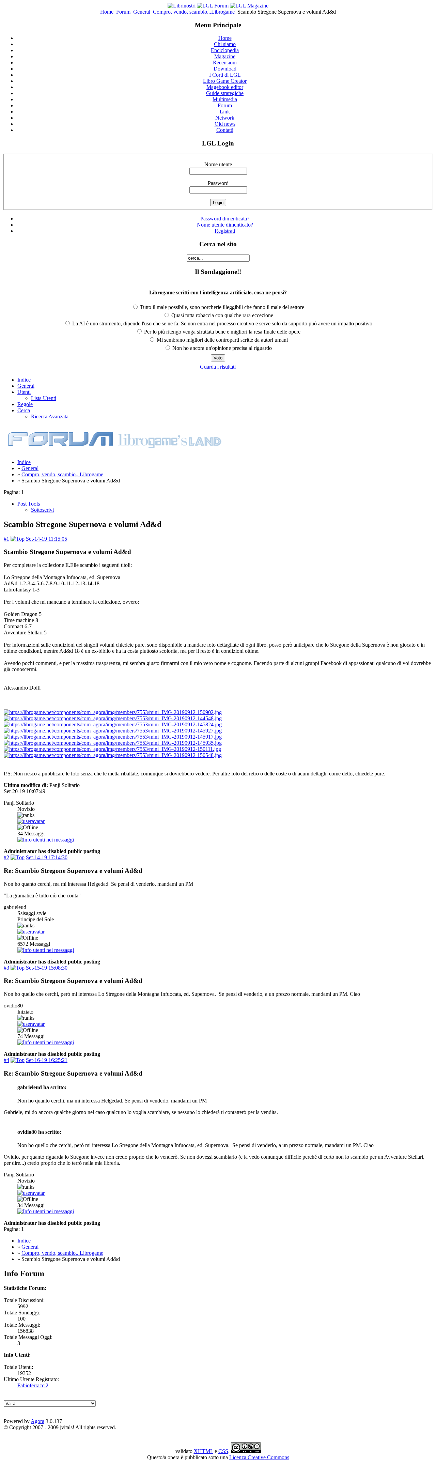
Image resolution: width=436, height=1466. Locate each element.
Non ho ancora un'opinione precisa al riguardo (221, 348)
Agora (37, 1421)
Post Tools (28, 504)
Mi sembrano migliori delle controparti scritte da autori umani (221, 340)
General (141, 12)
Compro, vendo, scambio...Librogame (194, 12)
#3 (6, 968)
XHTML (203, 1451)
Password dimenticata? (224, 218)
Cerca (23, 410)
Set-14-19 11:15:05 (46, 539)
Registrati (225, 231)
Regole (25, 404)
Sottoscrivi (42, 510)
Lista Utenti (43, 398)
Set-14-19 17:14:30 (46, 857)
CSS (223, 1451)
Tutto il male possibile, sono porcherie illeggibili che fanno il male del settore (221, 307)
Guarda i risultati (218, 367)
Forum (123, 12)
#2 (6, 857)
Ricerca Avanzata (49, 416)
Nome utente (218, 164)
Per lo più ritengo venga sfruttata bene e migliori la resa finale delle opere (221, 332)
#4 (6, 1060)
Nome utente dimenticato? (225, 225)
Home (106, 12)
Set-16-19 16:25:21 (46, 1060)
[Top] (18, 539)
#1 (6, 539)
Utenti (24, 392)
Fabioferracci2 (32, 1385)
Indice (24, 380)
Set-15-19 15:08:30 (46, 968)
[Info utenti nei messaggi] (45, 840)
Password (218, 183)
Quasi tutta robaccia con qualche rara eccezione (221, 315)
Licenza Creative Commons (259, 1457)
